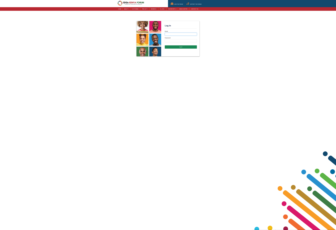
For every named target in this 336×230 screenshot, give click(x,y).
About (126, 9)
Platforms (135, 9)
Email (166, 31)
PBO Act (144, 9)
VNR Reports (172, 9)
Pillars (162, 9)
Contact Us (194, 9)
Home (119, 9)
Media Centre (183, 9)
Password (168, 38)
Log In (180, 47)
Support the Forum (195, 4)
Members (153, 9)
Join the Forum (178, 4)
